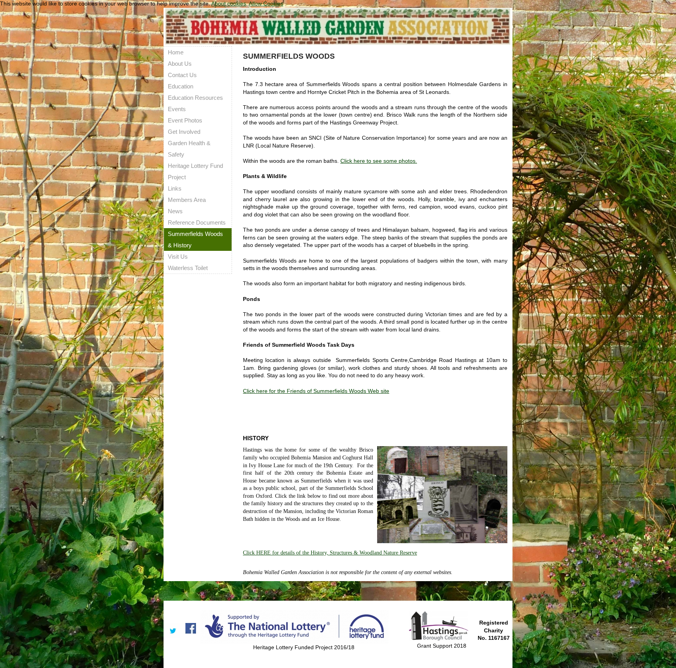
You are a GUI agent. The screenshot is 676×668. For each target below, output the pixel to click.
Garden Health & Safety (189, 149)
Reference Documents (197, 222)
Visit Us (178, 256)
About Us (180, 63)
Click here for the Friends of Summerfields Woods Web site (316, 391)
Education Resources (195, 97)
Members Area (187, 199)
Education (180, 86)
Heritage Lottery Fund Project (195, 171)
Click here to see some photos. (378, 161)
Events (177, 109)
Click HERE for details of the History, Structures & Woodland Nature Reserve (330, 553)
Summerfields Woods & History (195, 239)
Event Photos (185, 120)
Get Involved (184, 131)
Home (175, 52)
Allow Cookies (266, 3)
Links (175, 188)
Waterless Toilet (188, 268)
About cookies (228, 3)
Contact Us (182, 75)
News (175, 211)
